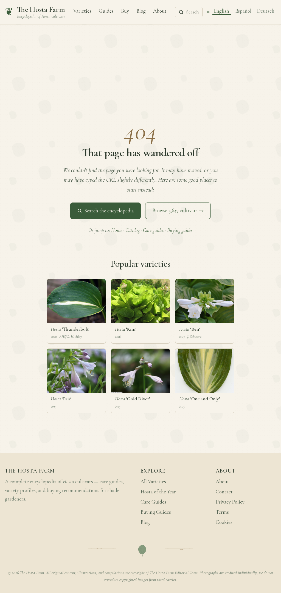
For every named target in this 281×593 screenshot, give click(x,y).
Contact (224, 492)
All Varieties (153, 482)
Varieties (82, 11)
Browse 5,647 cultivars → (178, 210)
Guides (106, 11)
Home (116, 230)
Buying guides (180, 230)
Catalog (132, 230)
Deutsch (265, 11)
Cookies (224, 522)
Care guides (153, 230)
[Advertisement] (140, 65)
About (160, 11)
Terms (222, 512)
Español (243, 11)
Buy (125, 11)
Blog (141, 11)
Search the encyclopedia (109, 211)
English (221, 11)
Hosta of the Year (158, 492)
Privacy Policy (230, 502)
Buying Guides (155, 512)
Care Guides (153, 502)
